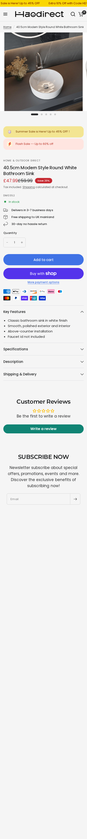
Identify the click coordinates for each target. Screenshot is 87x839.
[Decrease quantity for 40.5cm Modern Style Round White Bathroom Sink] (7, 242)
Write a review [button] (43, 428)
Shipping (29, 187)
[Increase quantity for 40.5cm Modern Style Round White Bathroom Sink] (21, 242)
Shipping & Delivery (20, 374)
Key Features (14, 311)
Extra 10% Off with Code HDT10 (65, 3)
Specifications (15, 349)
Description (13, 361)
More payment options (43, 282)
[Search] (73, 14)
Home (7, 27)
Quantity (10, 233)
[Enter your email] (75, 499)
